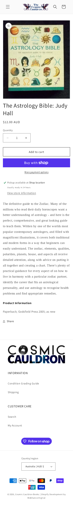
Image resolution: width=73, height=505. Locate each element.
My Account (15, 425)
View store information (21, 193)
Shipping (13, 392)
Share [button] (10, 321)
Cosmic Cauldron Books (27, 494)
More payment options (36, 172)
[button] (8, 7)
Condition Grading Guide (23, 383)
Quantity (8, 130)
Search (12, 416)
